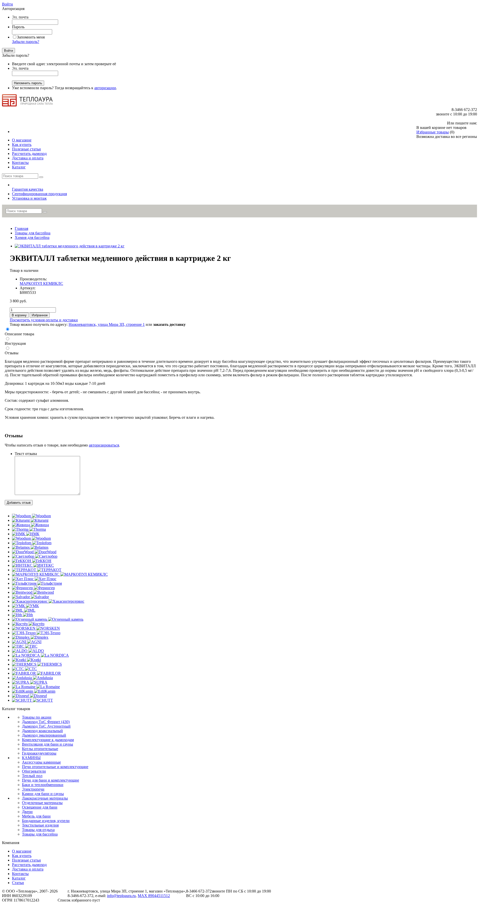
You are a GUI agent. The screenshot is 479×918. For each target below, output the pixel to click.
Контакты (20, 874)
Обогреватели (34, 771)
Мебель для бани (36, 816)
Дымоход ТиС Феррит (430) (46, 722)
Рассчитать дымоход (29, 865)
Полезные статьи (26, 860)
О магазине (21, 851)
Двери (27, 812)
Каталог (19, 878)
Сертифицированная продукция (39, 194)
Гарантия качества (27, 189)
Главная (21, 228)
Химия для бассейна (32, 237)
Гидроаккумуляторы (39, 753)
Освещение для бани (39, 807)
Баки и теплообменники (42, 785)
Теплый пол (32, 776)
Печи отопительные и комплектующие (55, 767)
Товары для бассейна (32, 233)
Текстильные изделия (40, 825)
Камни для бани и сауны (43, 794)
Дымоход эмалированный (44, 735)
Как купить (21, 856)
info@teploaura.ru (121, 896)
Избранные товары (432, 132)
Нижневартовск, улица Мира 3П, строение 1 (107, 324)
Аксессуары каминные (41, 762)
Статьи (18, 883)
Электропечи (33, 789)
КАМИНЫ (31, 758)
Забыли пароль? (25, 41)
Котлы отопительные (40, 749)
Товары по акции (36, 717)
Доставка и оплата (27, 869)
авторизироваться (104, 445)
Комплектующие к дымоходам (48, 740)
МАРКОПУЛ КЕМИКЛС (41, 283)
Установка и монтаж (29, 198)
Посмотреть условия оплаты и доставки (44, 320)
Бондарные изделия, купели (46, 821)
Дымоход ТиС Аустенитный (46, 726)
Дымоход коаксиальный (42, 731)
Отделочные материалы (42, 803)
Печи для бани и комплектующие (50, 780)
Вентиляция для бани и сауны (47, 744)
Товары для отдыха (38, 830)
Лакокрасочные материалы (45, 798)
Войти (7, 4)
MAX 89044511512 (154, 896)
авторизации (105, 88)
